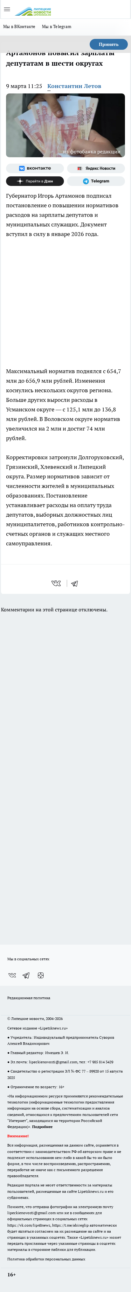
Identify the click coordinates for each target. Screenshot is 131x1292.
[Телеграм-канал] (96, 181)
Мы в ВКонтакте (19, 26)
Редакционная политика (28, 997)
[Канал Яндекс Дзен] (35, 181)
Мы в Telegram (57, 26)
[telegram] (76, 583)
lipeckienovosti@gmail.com (53, 1061)
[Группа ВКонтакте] (35, 168)
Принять (109, 44)
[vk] (56, 583)
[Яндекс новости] (96, 168)
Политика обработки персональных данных (46, 1259)
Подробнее (42, 1126)
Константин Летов (74, 86)
